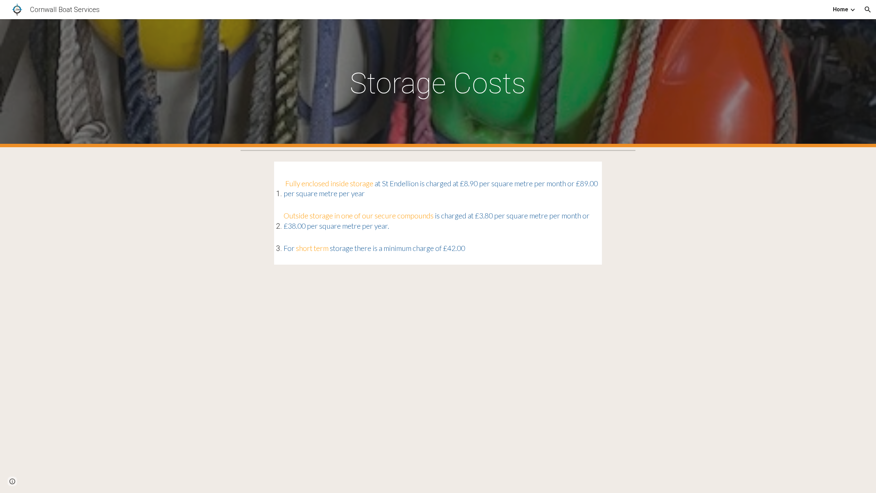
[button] (868, 9)
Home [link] (840, 9)
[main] (438, 83)
